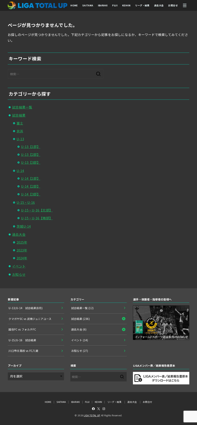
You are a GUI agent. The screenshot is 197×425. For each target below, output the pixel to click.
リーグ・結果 (142, 5)
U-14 (20, 170)
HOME (74, 5)
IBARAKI (103, 5)
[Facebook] (93, 408)
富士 (20, 123)
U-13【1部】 (30, 146)
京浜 (20, 131)
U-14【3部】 (30, 194)
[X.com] (98, 408)
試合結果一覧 (22, 107)
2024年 (22, 258)
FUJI (115, 5)
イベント (19, 266)
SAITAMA (87, 5)
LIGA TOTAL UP (92, 415)
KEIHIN (126, 5)
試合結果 (19, 115)
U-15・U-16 (26, 202)
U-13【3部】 (30, 162)
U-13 (20, 138)
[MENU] (184, 5)
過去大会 (159, 5)
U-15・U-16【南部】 (37, 218)
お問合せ (173, 5)
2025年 (22, 242)
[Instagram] (103, 408)
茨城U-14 (24, 226)
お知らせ (19, 274)
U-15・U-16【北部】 (37, 210)
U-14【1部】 (30, 178)
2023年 (22, 250)
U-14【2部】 (30, 186)
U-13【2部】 (30, 154)
